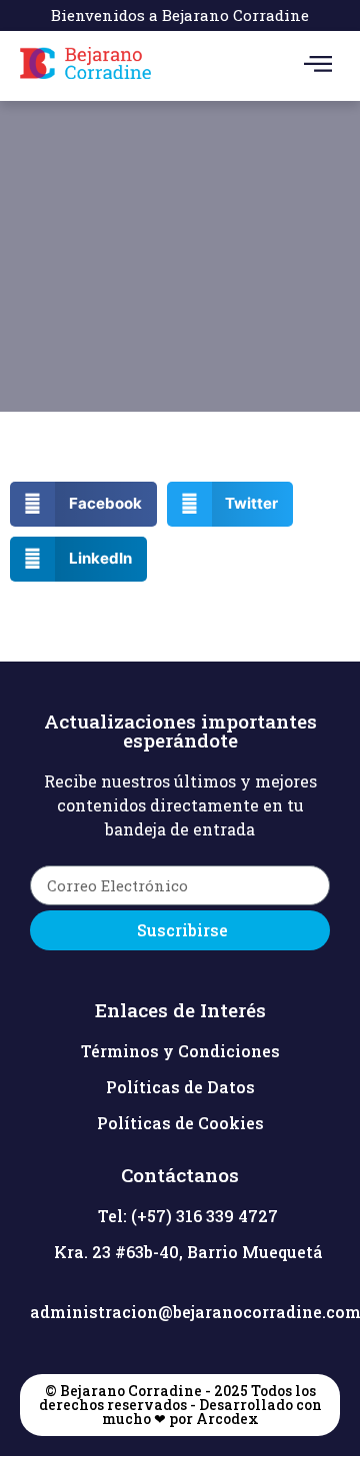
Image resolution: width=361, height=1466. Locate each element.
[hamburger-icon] (317, 66)
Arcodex (227, 1418)
